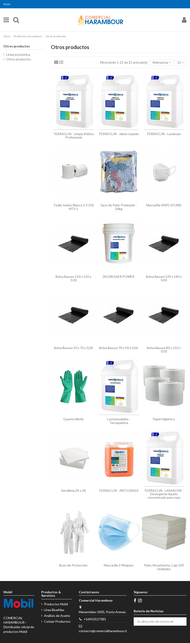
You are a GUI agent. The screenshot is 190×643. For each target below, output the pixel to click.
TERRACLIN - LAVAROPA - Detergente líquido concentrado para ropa (164, 494)
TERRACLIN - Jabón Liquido (118, 134)
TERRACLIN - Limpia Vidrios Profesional (73, 135)
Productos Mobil (56, 604)
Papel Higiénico (164, 419)
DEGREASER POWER (118, 276)
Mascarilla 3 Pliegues (119, 565)
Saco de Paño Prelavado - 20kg (119, 206)
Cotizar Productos (57, 621)
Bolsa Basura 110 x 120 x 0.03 (73, 278)
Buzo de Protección (73, 565)
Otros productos (16, 46)
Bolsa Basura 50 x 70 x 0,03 (73, 348)
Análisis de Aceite (57, 616)
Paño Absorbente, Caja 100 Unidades (164, 567)
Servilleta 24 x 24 (73, 490)
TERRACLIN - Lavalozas (164, 134)
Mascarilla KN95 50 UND (163, 205)
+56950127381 (95, 619)
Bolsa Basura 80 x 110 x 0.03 (164, 349)
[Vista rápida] (73, 128)
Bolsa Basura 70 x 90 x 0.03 (118, 348)
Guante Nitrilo (73, 419)
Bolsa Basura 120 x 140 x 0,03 (164, 278)
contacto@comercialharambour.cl (103, 631)
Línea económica (18, 54)
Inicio (6, 4)
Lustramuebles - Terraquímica (118, 420)
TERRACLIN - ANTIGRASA (119, 490)
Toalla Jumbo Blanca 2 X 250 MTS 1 (73, 206)
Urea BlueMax (54, 610)
